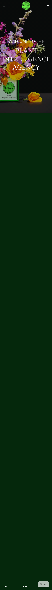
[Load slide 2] (26, 586)
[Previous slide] (5, 586)
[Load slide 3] (28, 586)
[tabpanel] (26, 56)
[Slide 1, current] (23, 586)
